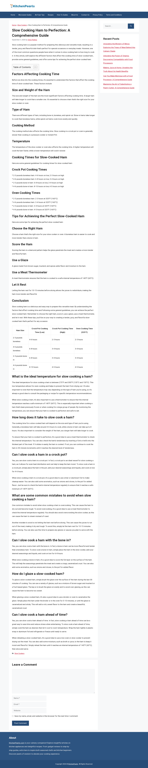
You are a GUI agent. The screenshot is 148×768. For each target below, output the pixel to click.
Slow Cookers (22, 25)
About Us (74, 15)
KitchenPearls (73, 764)
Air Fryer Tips (39, 15)
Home (13, 15)
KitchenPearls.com (16, 743)
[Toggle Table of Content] (34, 67)
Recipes (51, 15)
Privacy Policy (98, 15)
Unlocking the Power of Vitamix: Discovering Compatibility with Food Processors (118, 59)
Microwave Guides (25, 15)
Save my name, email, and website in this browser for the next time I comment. (46, 716)
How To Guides (62, 15)
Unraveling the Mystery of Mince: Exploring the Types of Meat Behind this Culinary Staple (119, 47)
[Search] (131, 26)
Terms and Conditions (114, 15)
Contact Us (85, 15)
